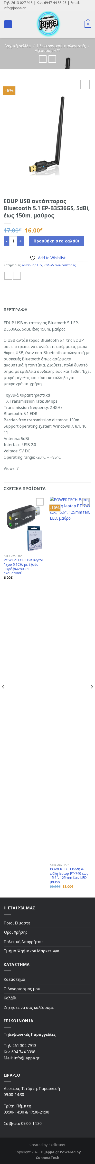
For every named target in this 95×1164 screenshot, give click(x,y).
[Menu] (8, 24)
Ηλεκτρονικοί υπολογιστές (61, 46)
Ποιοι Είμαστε (17, 923)
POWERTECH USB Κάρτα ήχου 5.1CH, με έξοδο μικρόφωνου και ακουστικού (23, 566)
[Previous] (3, 696)
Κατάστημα (14, 979)
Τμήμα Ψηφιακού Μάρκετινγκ (31, 951)
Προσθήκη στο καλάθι (56, 241)
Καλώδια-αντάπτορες (60, 265)
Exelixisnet (57, 1144)
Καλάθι (10, 998)
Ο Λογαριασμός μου (22, 988)
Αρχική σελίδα (17, 46)
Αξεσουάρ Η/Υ (47, 50)
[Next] (91, 696)
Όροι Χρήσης (16, 932)
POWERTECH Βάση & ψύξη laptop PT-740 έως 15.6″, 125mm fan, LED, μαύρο (69, 875)
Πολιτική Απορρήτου (23, 941)
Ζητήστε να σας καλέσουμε (29, 1007)
